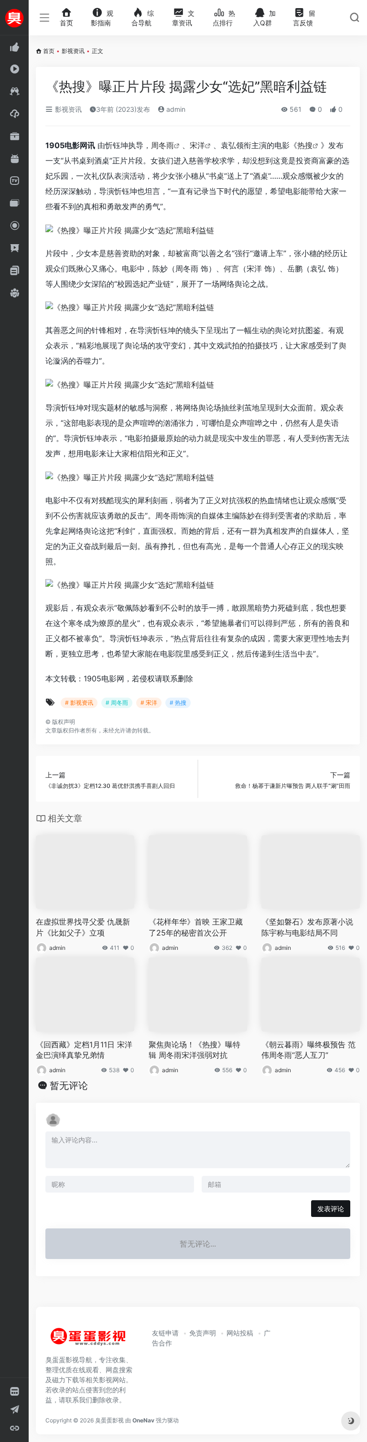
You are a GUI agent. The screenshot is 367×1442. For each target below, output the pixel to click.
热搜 (305, 145)
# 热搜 (178, 702)
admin (174, 109)
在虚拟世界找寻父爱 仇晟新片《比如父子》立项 (83, 927)
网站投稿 (240, 1333)
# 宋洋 (148, 702)
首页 (48, 50)
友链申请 (165, 1333)
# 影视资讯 (79, 702)
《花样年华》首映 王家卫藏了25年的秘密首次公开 (196, 927)
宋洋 (197, 145)
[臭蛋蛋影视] (88, 1340)
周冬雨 (162, 145)
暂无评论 (69, 1085)
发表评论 (330, 1209)
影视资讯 (73, 50)
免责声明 (202, 1333)
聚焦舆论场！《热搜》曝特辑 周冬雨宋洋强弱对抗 (194, 1050)
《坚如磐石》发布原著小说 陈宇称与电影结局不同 (307, 927)
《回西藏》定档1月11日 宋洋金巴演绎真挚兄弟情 (84, 1050)
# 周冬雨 (117, 702)
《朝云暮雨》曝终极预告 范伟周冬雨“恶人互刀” (308, 1050)
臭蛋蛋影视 (109, 1420)
